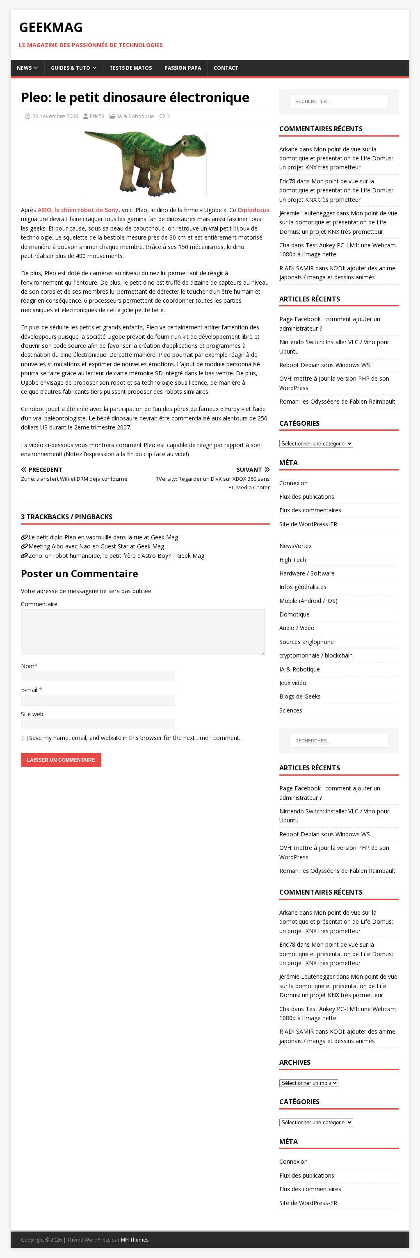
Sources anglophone (306, 642)
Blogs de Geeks (300, 696)
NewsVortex (295, 546)
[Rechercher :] (339, 101)
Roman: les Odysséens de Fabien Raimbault (337, 401)
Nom (27, 666)
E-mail (30, 690)
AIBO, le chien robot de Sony (78, 210)
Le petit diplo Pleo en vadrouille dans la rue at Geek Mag (103, 537)
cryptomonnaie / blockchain (316, 655)
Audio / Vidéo (297, 628)
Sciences (290, 710)
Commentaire (39, 604)
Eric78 (97, 116)
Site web (32, 714)
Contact (226, 67)
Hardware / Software (307, 573)
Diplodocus (253, 210)
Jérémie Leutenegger (307, 213)
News (24, 67)
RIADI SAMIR (296, 268)
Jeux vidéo (292, 683)
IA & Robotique (136, 116)
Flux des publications (306, 496)
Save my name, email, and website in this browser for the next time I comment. (134, 738)
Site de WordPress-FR (308, 524)
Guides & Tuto (70, 67)
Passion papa (182, 67)
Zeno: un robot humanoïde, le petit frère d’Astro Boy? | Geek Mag (116, 555)
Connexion (293, 483)
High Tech (292, 560)
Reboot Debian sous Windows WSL (326, 365)
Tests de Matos (131, 67)
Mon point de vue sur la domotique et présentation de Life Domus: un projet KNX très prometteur (336, 158)
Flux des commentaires (310, 510)
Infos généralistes (302, 587)
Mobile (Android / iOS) (308, 601)
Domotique (294, 614)
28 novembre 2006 (55, 116)
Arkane (288, 149)
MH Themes (134, 1239)
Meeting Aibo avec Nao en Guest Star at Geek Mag (96, 546)
